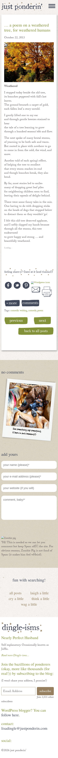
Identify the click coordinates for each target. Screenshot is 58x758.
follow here (10, 714)
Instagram (45, 741)
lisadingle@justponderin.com (24, 728)
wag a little (29, 604)
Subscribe (45, 691)
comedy (32, 311)
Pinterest (26, 741)
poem (40, 311)
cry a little (16, 598)
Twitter (36, 741)
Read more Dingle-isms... (15, 655)
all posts (15, 592)
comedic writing (18, 311)
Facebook (17, 741)
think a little (40, 598)
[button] (29, 62)
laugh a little (39, 592)
